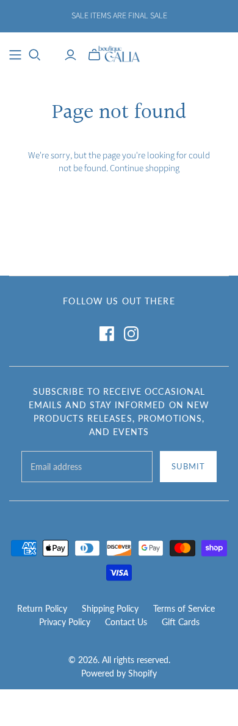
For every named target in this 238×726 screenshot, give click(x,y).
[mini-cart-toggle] (94, 55)
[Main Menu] (15, 55)
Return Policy (42, 608)
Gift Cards (181, 622)
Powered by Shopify (119, 673)
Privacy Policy (64, 622)
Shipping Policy (110, 608)
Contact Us (126, 622)
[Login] (70, 55)
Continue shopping (144, 168)
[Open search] (35, 55)
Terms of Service (184, 608)
